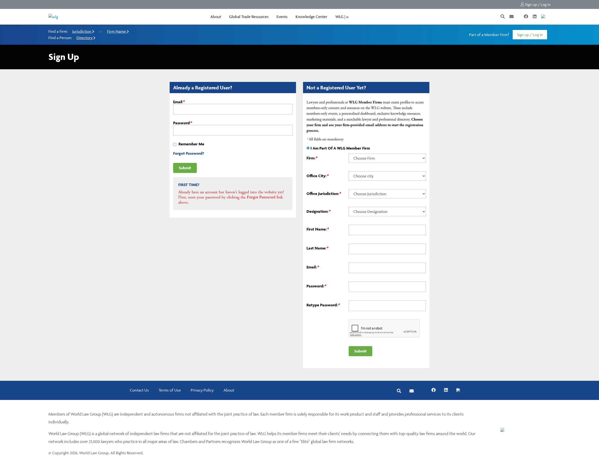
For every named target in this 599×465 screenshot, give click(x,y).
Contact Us (139, 390)
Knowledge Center (311, 16)
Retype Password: (323, 305)
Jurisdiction (82, 31)
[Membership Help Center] (550, 16)
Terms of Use (170, 390)
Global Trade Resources (249, 16)
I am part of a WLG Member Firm (340, 148)
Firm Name (117, 31)
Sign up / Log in (537, 4)
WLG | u (341, 16)
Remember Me (191, 144)
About (215, 16)
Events (282, 16)
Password (182, 123)
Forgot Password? (188, 153)
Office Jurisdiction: (324, 193)
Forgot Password (261, 197)
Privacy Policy (202, 390)
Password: (316, 286)
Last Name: (317, 248)
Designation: (318, 211)
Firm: (312, 158)
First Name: (318, 229)
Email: (313, 267)
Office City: (317, 175)
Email (178, 102)
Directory (85, 37)
